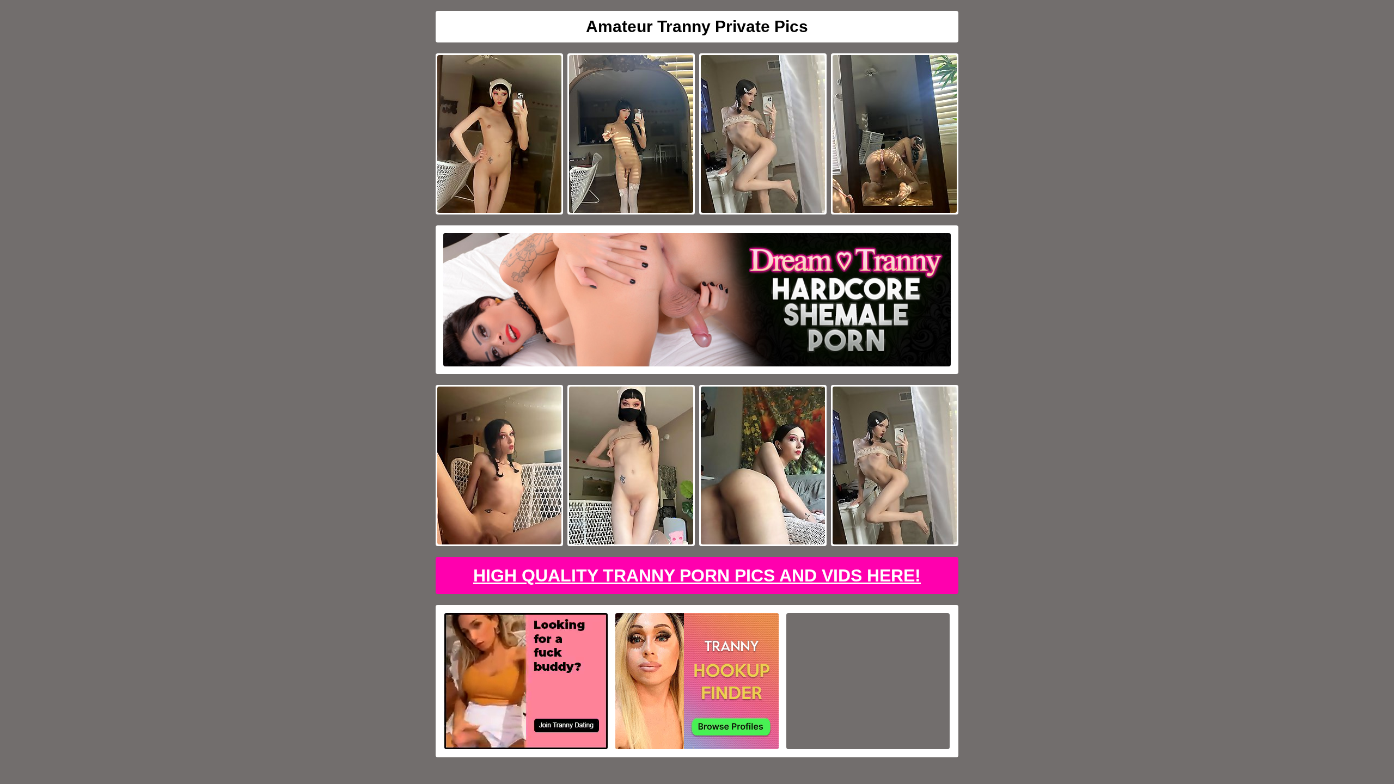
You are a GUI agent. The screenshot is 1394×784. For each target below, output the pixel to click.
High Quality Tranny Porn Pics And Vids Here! (697, 575)
